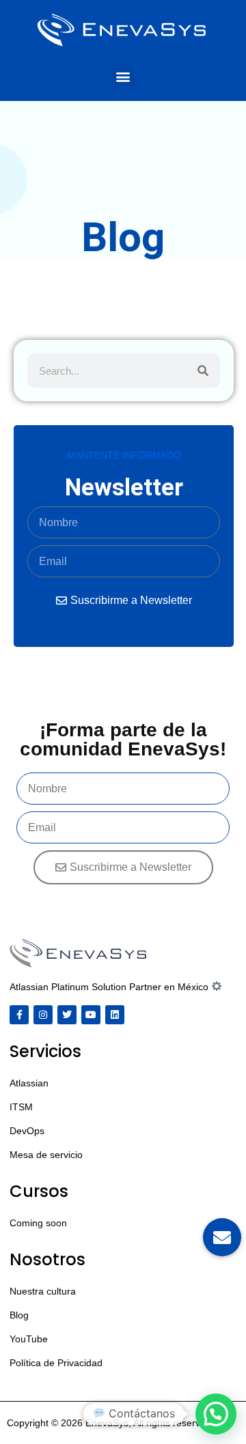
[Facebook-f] (19, 1014)
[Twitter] (67, 1014)
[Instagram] (43, 1014)
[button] (123, 76)
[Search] (203, 370)
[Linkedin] (114, 1014)
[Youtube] (90, 1014)
